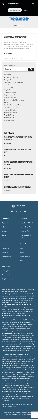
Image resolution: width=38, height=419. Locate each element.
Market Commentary (11, 112)
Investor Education (10, 110)
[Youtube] (25, 211)
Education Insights (10, 97)
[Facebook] (12, 211)
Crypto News (8, 90)
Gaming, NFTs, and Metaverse (14, 105)
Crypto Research (9, 95)
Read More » (8, 53)
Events (6, 102)
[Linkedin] (20, 211)
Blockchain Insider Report (12, 85)
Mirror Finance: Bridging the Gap (15, 37)
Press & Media (9, 115)
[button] (33, 3)
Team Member (9, 117)
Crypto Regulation (10, 92)
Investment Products (11, 107)
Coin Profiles (8, 87)
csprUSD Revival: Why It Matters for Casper (17, 187)
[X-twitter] (16, 211)
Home (15, 25)
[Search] (31, 69)
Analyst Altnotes (9, 80)
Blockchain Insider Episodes (13, 82)
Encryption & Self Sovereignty (14, 100)
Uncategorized (9, 120)
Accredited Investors (11, 77)
